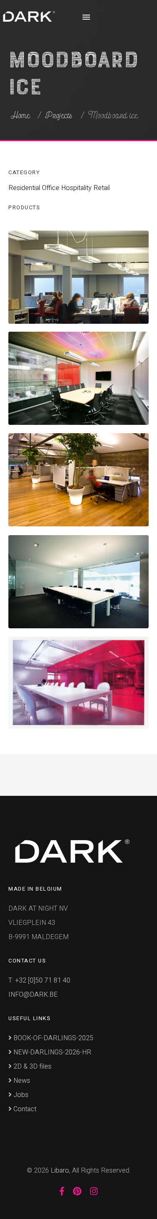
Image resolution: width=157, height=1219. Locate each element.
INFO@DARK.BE (33, 995)
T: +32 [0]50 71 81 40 (39, 980)
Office (50, 188)
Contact (24, 1109)
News (21, 1081)
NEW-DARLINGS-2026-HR (51, 1052)
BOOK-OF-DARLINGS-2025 (52, 1038)
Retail (101, 188)
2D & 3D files (31, 1067)
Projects (59, 115)
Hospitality (76, 188)
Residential (24, 188)
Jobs (20, 1095)
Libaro (60, 1171)
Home (20, 115)
